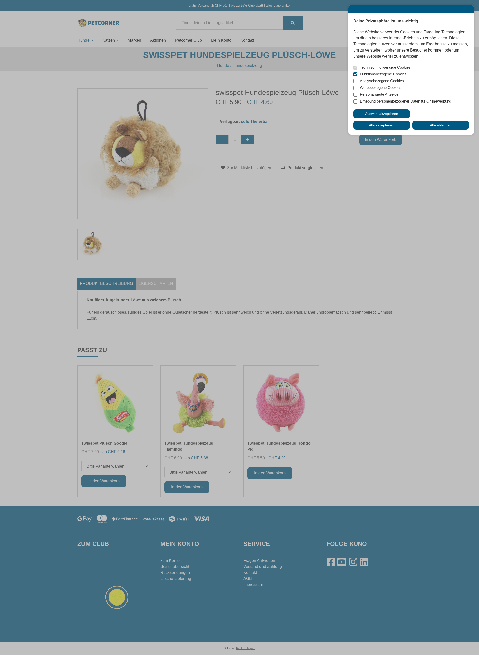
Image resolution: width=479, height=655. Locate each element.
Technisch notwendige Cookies (385, 67)
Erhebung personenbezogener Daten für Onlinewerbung (405, 101)
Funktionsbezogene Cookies (383, 74)
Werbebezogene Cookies (380, 87)
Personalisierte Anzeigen (380, 94)
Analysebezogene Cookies (382, 81)
